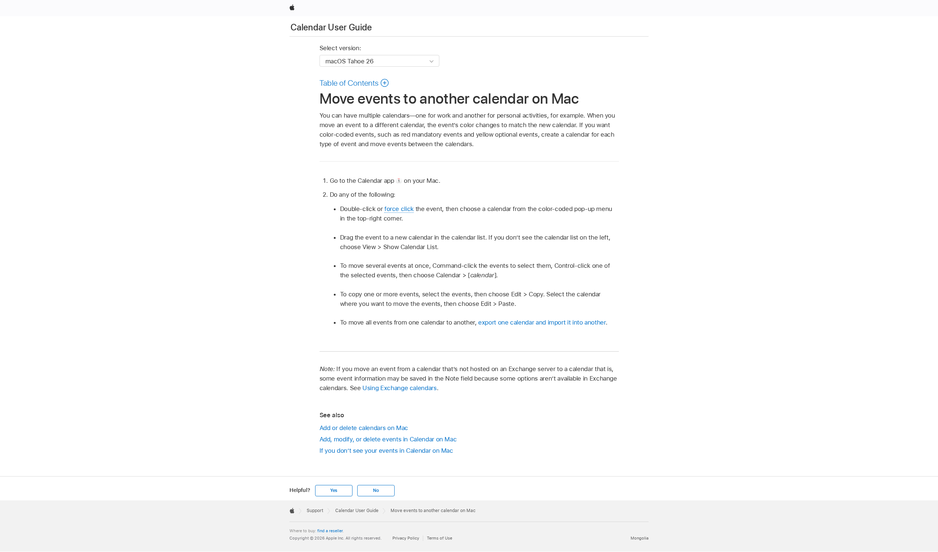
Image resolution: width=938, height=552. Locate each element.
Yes (333, 490)
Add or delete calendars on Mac (364, 427)
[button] (354, 83)
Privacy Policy (405, 538)
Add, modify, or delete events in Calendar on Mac (388, 439)
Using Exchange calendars (399, 388)
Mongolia (640, 538)
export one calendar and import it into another (542, 322)
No (376, 490)
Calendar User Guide (331, 27)
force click (399, 208)
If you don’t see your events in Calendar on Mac (386, 450)
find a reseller (330, 530)
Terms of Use (439, 538)
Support (315, 510)
